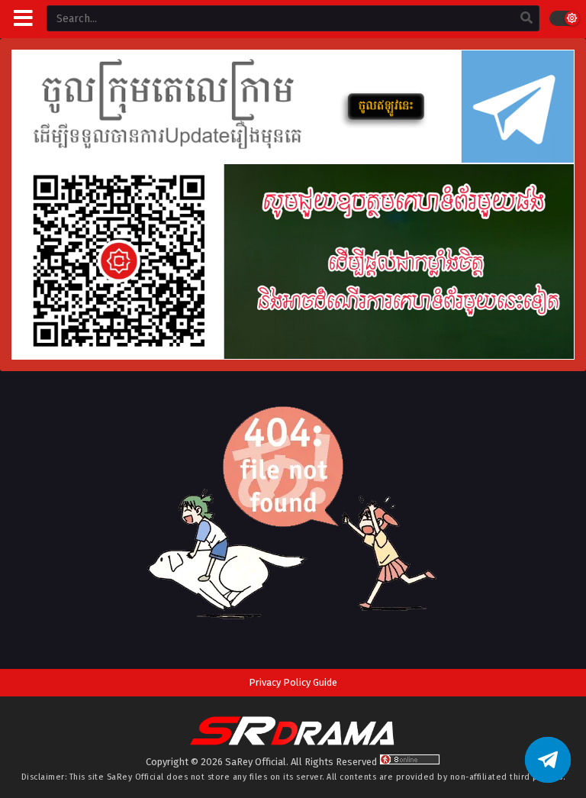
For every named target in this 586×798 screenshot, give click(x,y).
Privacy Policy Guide (293, 682)
